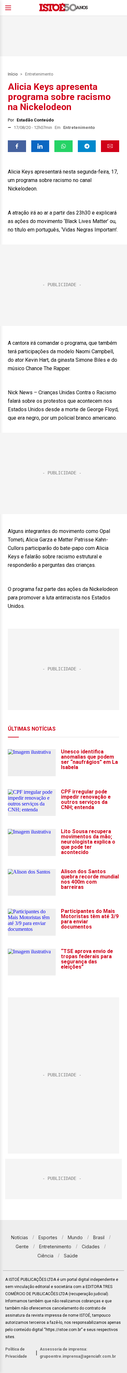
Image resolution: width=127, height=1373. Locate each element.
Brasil (99, 1237)
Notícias (19, 1237)
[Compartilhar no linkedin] (40, 146)
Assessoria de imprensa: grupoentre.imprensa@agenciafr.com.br (78, 1353)
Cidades (91, 1246)
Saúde (71, 1255)
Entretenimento (39, 74)
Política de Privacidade (16, 1353)
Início (13, 74)
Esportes (47, 1237)
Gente (22, 1246)
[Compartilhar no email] (110, 146)
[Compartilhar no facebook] (17, 146)
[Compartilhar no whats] (63, 146)
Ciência (45, 1255)
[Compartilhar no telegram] (87, 146)
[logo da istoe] (63, 8)
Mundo (75, 1237)
